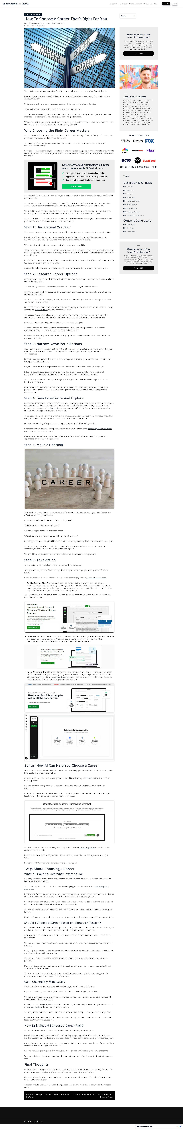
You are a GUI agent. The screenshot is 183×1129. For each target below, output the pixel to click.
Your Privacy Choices (165, 1126)
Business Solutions (135, 4)
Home (26, 23)
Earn (155, 4)
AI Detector (113, 4)
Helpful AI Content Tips (33, 14)
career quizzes (41, 309)
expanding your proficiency (100, 428)
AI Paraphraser (130, 197)
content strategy (34, 1007)
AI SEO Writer (129, 228)
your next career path (96, 578)
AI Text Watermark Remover (134, 215)
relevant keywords (86, 847)
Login (175, 3)
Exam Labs (54, 408)
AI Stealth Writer (130, 232)
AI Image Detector (131, 208)
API (151, 4)
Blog (31, 23)
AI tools (89, 778)
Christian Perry (29, 25)
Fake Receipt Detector (132, 212)
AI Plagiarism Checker (132, 201)
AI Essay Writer (130, 224)
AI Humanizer (123, 4)
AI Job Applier (129, 194)
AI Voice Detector (131, 205)
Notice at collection (144, 1126)
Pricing (146, 4)
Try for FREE (76, 186)
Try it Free (166, 3)
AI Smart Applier (61, 677)
